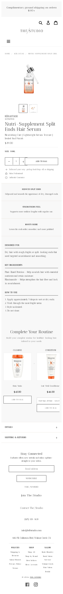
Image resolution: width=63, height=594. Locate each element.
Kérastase (19, 54)
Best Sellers (31, 560)
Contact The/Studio (31, 508)
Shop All (31, 552)
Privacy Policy (15, 564)
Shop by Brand (31, 556)
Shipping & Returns (31, 437)
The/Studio (35, 577)
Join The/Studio (31, 495)
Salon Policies (15, 560)
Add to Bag (41, 161)
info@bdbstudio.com (31, 530)
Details (31, 427)
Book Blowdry (48, 552)
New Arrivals (31, 565)
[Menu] (8, 41)
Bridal (47, 572)
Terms (15, 568)
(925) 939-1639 (31, 519)
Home (7, 54)
